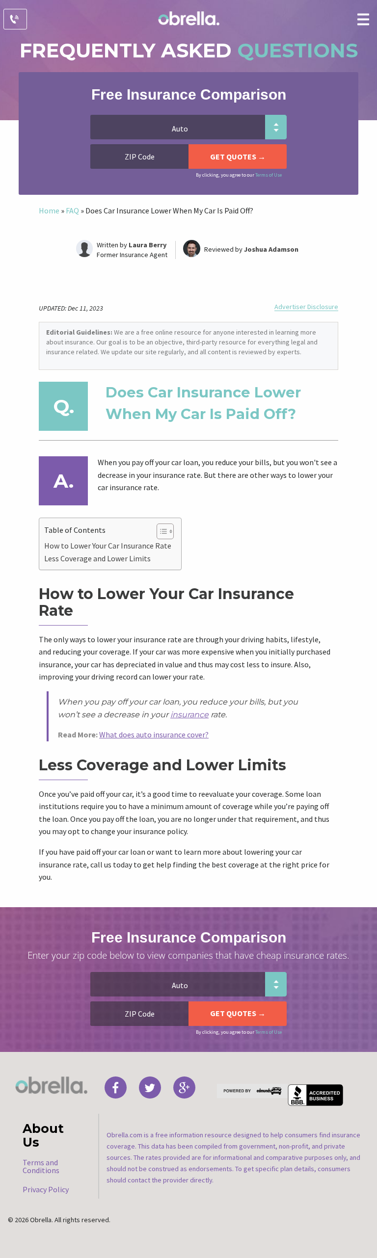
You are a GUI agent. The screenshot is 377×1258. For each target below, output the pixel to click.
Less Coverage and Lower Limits (97, 558)
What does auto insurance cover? (154, 734)
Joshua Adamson (271, 249)
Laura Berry (148, 244)
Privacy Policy (46, 1189)
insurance (189, 714)
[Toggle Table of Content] (160, 531)
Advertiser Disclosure (306, 307)
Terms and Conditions (41, 1166)
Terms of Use (268, 175)
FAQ (72, 210)
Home (49, 210)
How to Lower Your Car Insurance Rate (107, 545)
